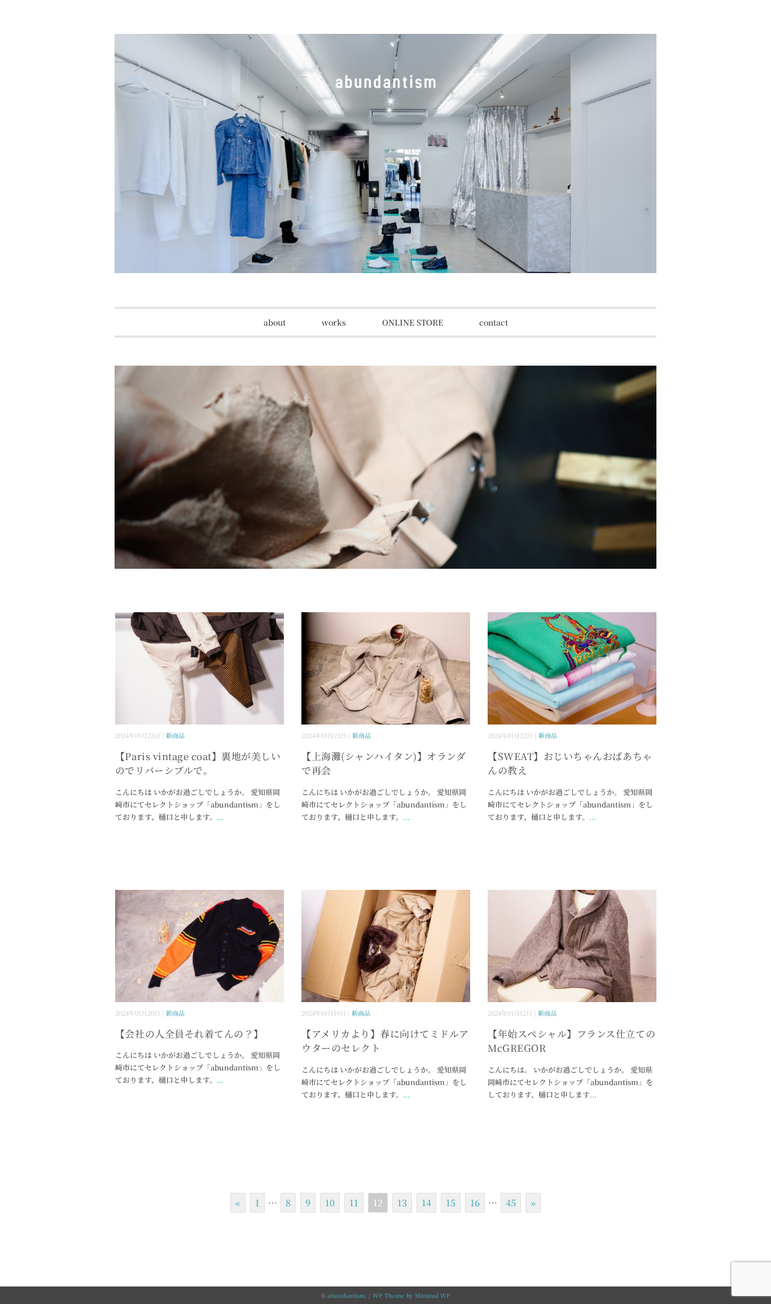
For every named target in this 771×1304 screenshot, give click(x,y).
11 (353, 1202)
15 (450, 1202)
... (220, 816)
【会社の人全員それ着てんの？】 (189, 1033)
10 (330, 1202)
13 (402, 1202)
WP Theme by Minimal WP (411, 1295)
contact (493, 322)
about (275, 322)
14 (426, 1202)
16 (475, 1202)
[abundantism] (385, 42)
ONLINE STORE (412, 322)
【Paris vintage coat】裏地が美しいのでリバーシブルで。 (198, 763)
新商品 (175, 735)
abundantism (346, 1295)
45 (511, 1202)
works (334, 322)
